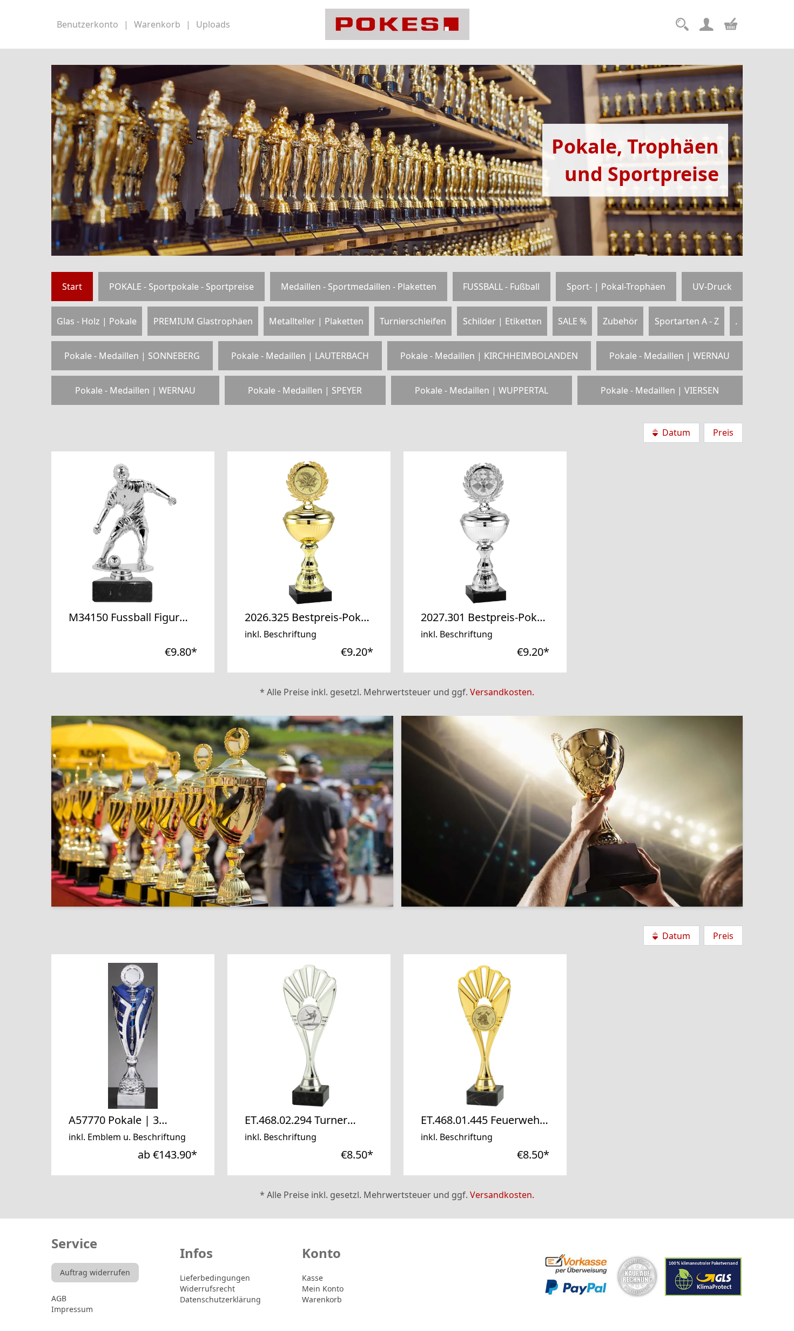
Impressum (72, 1309)
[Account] (706, 24)
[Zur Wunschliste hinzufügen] (164, 601)
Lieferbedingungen (215, 1278)
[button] (164, 601)
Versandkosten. (502, 692)
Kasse (312, 1278)
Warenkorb (322, 1299)
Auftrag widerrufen (95, 1272)
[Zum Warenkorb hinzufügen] (188, 601)
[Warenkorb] (731, 23)
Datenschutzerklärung (220, 1299)
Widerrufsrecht (207, 1288)
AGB (58, 1298)
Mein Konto (323, 1288)
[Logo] (397, 24)
